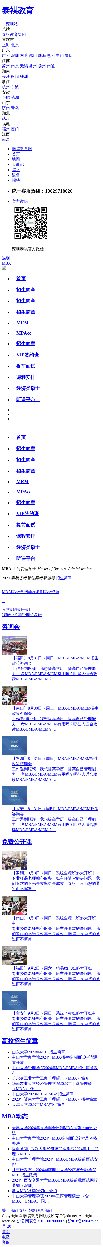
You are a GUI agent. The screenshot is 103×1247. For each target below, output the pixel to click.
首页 (16, 154)
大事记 (18, 164)
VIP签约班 (27, 354)
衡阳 (15, 76)
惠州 (51, 55)
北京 (15, 45)
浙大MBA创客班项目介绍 (34, 1191)
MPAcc (23, 333)
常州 (33, 66)
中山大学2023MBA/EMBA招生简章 (43, 1094)
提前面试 (26, 366)
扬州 (42, 66)
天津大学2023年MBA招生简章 (38, 1104)
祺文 (16, 170)
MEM (22, 322)
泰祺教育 (18, 10)
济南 (6, 108)
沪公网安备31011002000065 (41, 1221)
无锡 (24, 66)
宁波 (15, 87)
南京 (15, 66)
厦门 (15, 129)
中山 (60, 55)
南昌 (6, 139)
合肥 (6, 97)
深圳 (15, 55)
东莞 (24, 55)
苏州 (6, 66)
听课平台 (28, 399)
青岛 (15, 108)
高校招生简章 (20, 1041)
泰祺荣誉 (27, 1210)
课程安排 (26, 377)
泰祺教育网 (22, 149)
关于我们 (10, 1210)
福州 (6, 129)
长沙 (6, 76)
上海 (6, 45)
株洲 (24, 76)
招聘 (16, 180)
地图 (16, 159)
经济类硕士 (28, 388)
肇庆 (69, 55)
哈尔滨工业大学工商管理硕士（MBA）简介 (50, 1078)
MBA (6, 263)
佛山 (33, 55)
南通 (51, 66)
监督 (16, 175)
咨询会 (11, 626)
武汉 (6, 118)
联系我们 (44, 1210)
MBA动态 (15, 1116)
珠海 (42, 55)
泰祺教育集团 (14, 34)
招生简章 (26, 289)
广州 (6, 55)
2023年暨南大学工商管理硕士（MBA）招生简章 (54, 1099)
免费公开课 (17, 841)
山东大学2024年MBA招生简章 (38, 1052)
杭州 (6, 87)
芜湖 (15, 97)
